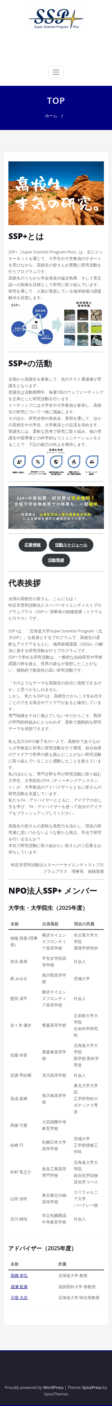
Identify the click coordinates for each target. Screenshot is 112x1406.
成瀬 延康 (19, 1286)
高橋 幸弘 (19, 1275)
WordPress (53, 1387)
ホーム (51, 115)
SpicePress (92, 1387)
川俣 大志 (19, 1297)
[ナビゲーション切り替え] (56, 72)
